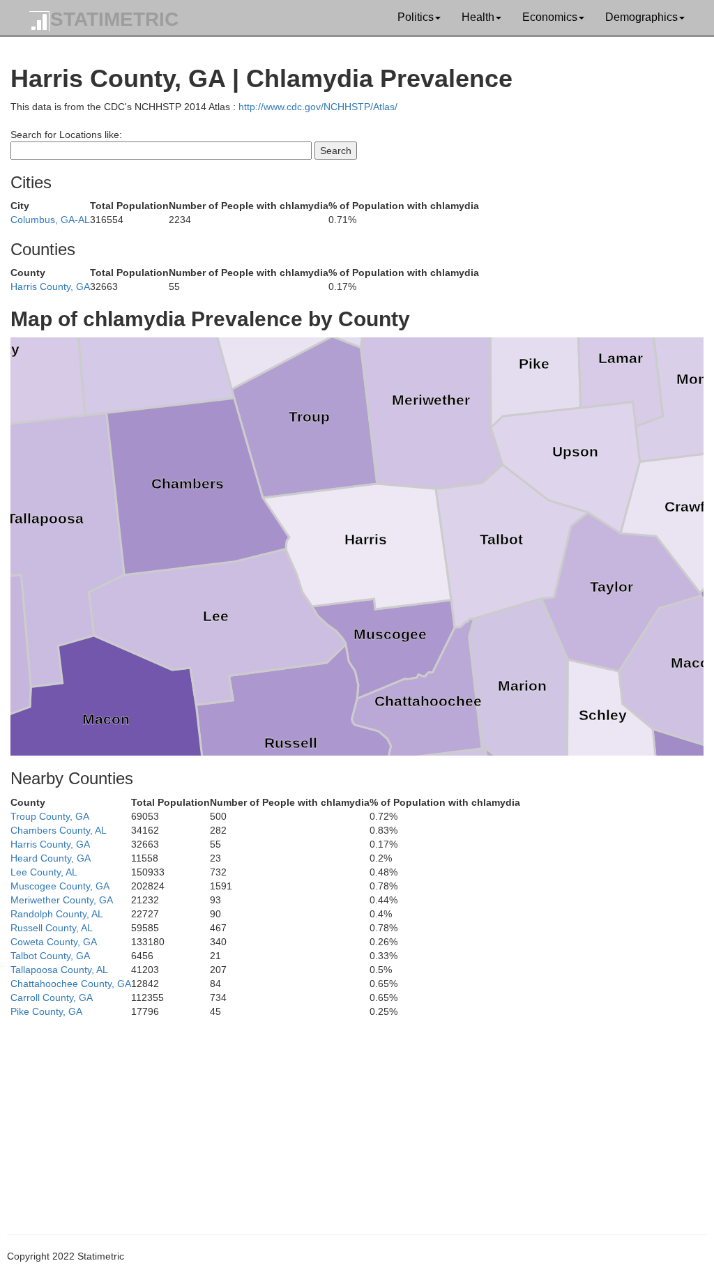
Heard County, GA (50, 858)
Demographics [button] (641, 17)
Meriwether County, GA (61, 899)
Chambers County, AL (58, 830)
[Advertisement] (357, 1116)
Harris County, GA (50, 286)
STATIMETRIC (114, 19)
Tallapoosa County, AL (59, 969)
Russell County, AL (51, 927)
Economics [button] (549, 17)
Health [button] (478, 17)
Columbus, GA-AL (50, 219)
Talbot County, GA (50, 955)
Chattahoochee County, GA (70, 983)
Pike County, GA (46, 1011)
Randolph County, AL (56, 913)
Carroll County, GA (51, 997)
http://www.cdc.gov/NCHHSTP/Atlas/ (317, 106)
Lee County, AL (43, 872)
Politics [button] (415, 17)
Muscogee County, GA (59, 886)
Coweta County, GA (53, 941)
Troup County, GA (49, 816)
